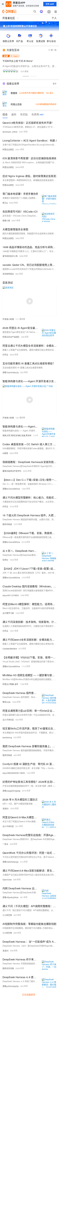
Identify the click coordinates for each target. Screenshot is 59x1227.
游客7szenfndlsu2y (11, 372)
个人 (54, 18)
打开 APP (50, 4)
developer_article (10, 131)
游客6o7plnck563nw (11, 488)
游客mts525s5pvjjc (11, 861)
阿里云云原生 (8, 149)
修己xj (5, 202)
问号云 (5, 354)
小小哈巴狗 (7, 915)
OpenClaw (7, 879)
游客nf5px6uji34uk (10, 897)
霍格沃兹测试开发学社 (12, 471)
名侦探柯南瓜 (8, 273)
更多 (54, 83)
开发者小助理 (8, 319)
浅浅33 (5, 808)
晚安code (7, 702)
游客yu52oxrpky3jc (11, 986)
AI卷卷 (5, 453)
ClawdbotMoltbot (10, 648)
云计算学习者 (8, 613)
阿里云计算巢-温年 (10, 684)
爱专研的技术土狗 (10, 256)
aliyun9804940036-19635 (14, 773)
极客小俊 (6, 220)
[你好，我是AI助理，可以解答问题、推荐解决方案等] (41, 11)
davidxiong (7, 737)
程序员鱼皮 (7, 524)
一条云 (5, 844)
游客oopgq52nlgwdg (11, 790)
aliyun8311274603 (11, 595)
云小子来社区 (8, 719)
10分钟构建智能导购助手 (45, 104)
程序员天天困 (8, 968)
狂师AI (5, 559)
